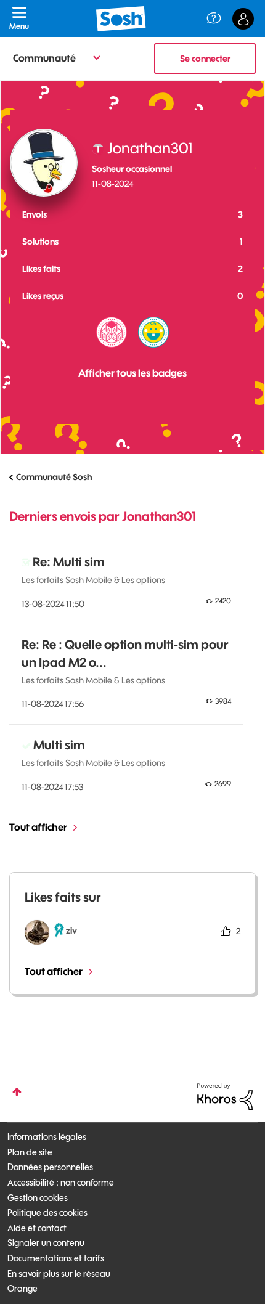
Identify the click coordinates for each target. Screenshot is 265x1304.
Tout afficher (38, 827)
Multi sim (59, 744)
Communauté (44, 58)
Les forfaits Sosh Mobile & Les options (93, 580)
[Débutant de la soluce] (111, 332)
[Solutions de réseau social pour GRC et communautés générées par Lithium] (225, 1095)
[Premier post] (153, 332)
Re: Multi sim (69, 561)
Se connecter (205, 58)
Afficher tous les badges (132, 373)
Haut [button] (17, 1091)
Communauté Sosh (54, 477)
